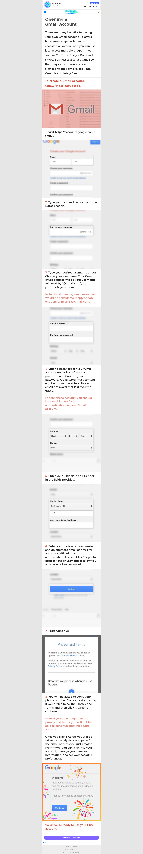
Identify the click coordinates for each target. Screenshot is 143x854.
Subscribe (94, 3)
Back (44, 843)
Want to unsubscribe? (71, 849)
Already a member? (90, 6)
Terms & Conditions (71, 846)
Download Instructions (71, 837)
